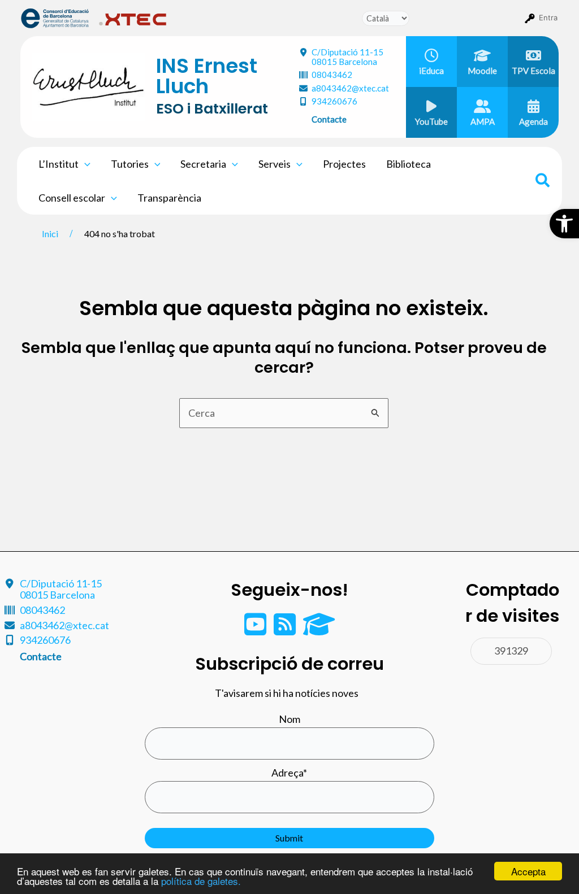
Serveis (274, 164)
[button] (564, 223)
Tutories (130, 164)
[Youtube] (256, 630)
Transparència (169, 197)
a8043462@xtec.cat (350, 88)
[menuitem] (55, 17)
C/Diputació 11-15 (347, 57)
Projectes (344, 164)
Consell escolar (71, 197)
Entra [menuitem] (548, 17)
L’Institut (58, 164)
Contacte (329, 119)
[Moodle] (319, 630)
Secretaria (203, 164)
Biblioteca (408, 164)
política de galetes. (201, 881)
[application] (84, 164)
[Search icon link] (543, 181)
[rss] (285, 630)
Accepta (528, 871)
